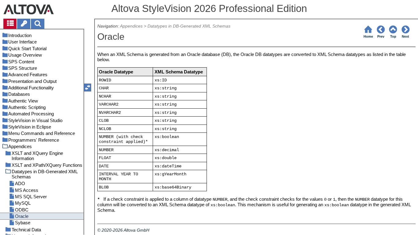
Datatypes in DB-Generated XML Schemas (188, 26)
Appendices (131, 26)
